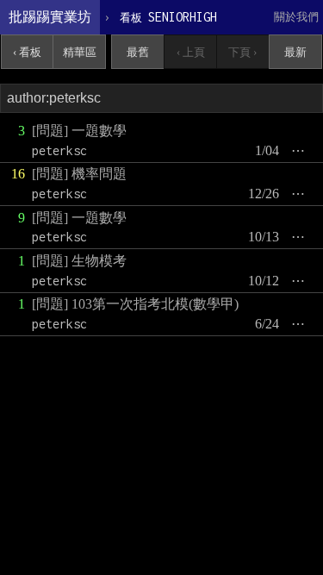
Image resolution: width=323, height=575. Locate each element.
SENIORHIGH (168, 16)
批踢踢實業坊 (50, 16)
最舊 (138, 52)
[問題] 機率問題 (79, 173)
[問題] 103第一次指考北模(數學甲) (135, 304)
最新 (295, 52)
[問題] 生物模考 (79, 260)
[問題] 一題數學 (79, 130)
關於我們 (296, 16)
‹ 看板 (27, 52)
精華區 (79, 52)
